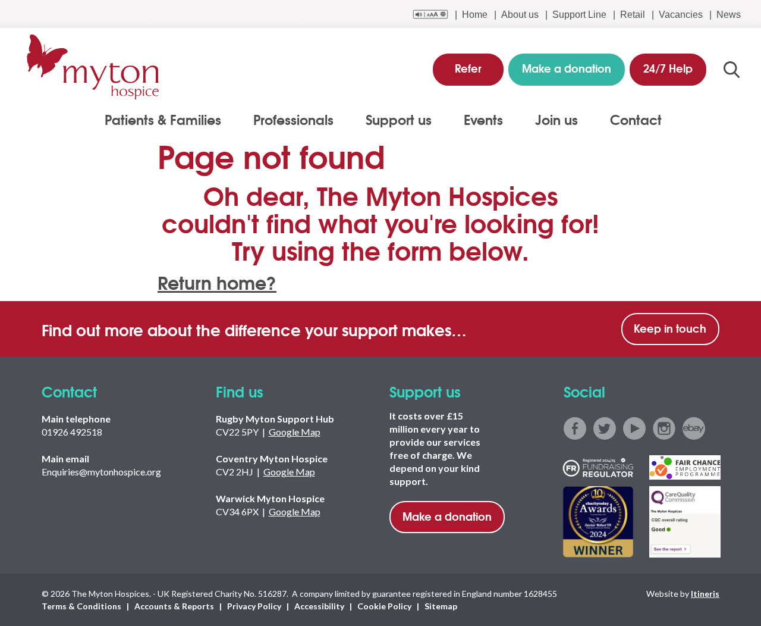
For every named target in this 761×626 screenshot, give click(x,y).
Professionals (293, 119)
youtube (634, 428)
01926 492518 (72, 431)
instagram (664, 428)
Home (475, 15)
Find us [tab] (35, 132)
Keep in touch (670, 328)
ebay (694, 428)
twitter (604, 428)
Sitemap (440, 606)
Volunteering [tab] (47, 132)
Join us (556, 119)
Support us (399, 119)
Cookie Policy (384, 606)
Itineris (705, 594)
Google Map (294, 431)
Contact (636, 119)
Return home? (217, 282)
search (732, 69)
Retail (632, 15)
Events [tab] (33, 132)
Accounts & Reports (174, 606)
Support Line (579, 15)
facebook (575, 428)
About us (520, 15)
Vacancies (681, 15)
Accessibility (319, 606)
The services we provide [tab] (72, 132)
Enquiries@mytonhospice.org (101, 471)
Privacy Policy (254, 606)
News (728, 15)
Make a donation (447, 516)
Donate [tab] (34, 132)
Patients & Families (163, 119)
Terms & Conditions (81, 606)
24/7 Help (668, 68)
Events (483, 119)
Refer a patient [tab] (50, 132)
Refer (468, 68)
